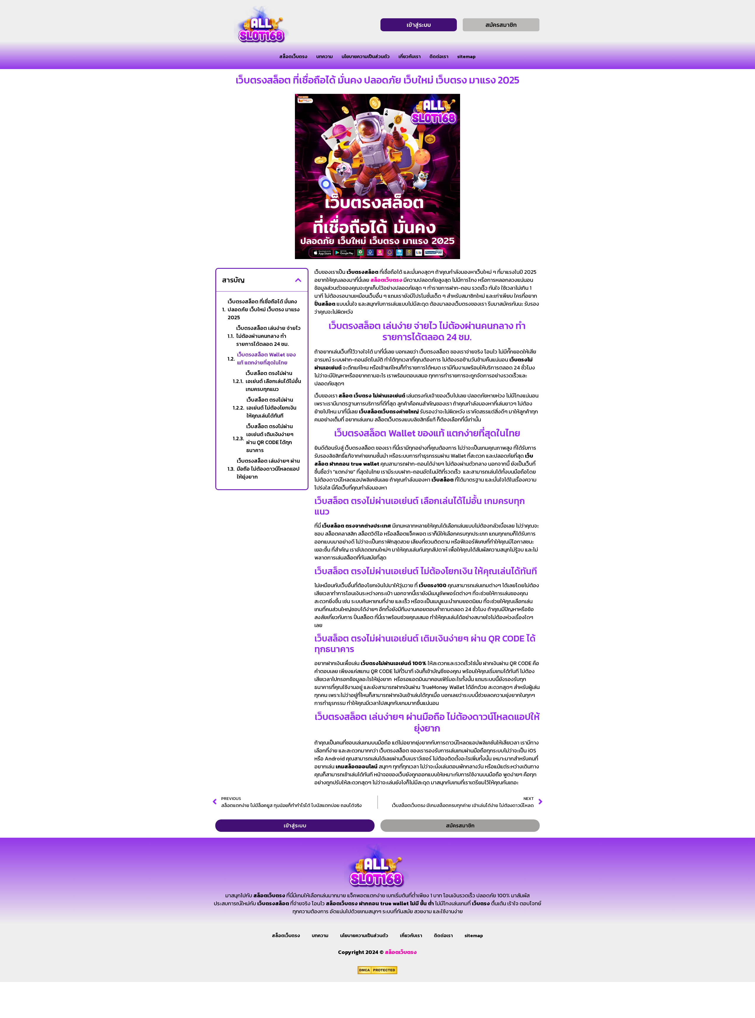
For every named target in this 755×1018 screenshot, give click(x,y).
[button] (298, 280)
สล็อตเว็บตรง (293, 56)
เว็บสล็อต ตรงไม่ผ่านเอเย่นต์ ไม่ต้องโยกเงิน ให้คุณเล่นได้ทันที (271, 408)
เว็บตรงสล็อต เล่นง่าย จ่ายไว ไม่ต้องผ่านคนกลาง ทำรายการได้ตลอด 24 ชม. (268, 336)
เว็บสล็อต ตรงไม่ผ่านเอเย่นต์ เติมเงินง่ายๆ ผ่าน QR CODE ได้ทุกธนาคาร (269, 438)
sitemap (466, 56)
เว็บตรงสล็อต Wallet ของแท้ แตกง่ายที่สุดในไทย (266, 358)
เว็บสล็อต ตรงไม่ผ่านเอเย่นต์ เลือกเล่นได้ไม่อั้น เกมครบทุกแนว (273, 381)
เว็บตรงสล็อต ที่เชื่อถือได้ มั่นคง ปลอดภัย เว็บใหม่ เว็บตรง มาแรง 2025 (264, 309)
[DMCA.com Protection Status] (377, 973)
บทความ (324, 56)
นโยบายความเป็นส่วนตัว (366, 56)
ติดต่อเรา (438, 56)
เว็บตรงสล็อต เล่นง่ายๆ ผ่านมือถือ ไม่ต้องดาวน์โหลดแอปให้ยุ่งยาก (268, 469)
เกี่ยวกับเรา (409, 56)
